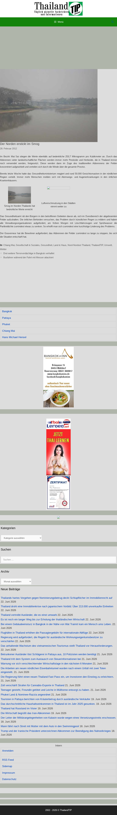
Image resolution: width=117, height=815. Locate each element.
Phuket (6, 324)
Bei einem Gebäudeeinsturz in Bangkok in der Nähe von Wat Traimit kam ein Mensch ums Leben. (56, 624)
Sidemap (7, 766)
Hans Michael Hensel (14, 337)
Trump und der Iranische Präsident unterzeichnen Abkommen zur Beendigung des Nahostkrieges (56, 731)
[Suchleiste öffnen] (112, 21)
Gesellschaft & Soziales (28, 245)
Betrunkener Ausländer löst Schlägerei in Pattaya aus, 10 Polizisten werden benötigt (48, 654)
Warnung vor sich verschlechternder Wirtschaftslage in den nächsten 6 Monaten (46, 663)
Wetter (3, 249)
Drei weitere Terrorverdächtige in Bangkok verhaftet (28, 253)
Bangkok (7, 311)
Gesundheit (46, 245)
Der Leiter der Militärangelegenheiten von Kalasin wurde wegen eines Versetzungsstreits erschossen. (58, 717)
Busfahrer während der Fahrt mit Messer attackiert (28, 257)
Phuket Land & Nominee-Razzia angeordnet (25, 694)
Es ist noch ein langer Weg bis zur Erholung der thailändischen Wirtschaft (43, 619)
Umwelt (108, 245)
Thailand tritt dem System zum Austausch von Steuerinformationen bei (41, 659)
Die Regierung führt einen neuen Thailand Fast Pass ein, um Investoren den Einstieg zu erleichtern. (57, 676)
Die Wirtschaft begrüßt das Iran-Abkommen (25, 713)
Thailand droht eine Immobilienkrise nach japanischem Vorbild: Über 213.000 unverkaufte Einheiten (57, 606)
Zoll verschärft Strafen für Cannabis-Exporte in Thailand (32, 685)
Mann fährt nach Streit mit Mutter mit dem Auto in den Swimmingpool (40, 726)
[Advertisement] (58, 47)
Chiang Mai (9, 245)
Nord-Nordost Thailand (79, 245)
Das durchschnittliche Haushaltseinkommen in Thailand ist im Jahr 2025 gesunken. (48, 703)
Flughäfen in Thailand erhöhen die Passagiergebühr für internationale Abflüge (44, 632)
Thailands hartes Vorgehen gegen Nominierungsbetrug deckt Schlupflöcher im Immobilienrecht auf (56, 597)
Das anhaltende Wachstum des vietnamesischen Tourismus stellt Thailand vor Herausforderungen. (57, 645)
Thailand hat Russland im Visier (19, 708)
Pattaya (6, 317)
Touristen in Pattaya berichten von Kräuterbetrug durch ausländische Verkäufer (45, 699)
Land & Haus (59, 245)
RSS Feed (8, 759)
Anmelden (7, 750)
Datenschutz (9, 779)
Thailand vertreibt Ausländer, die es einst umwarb (29, 614)
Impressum (8, 772)
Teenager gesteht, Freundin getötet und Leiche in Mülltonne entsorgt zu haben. (45, 689)
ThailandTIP (97, 245)
